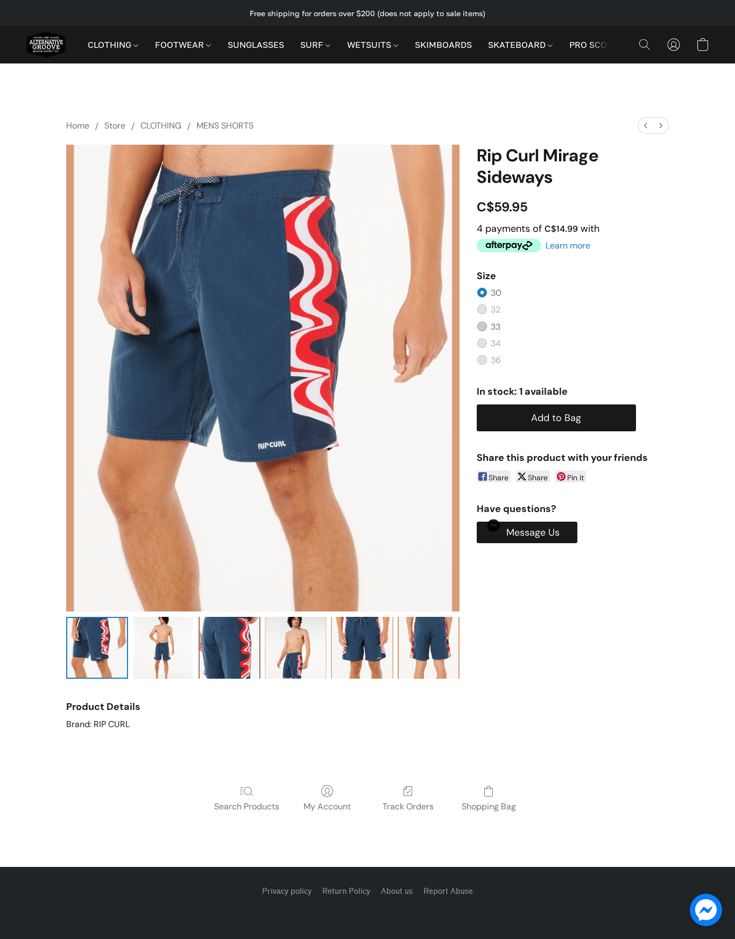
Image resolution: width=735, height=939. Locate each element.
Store (114, 125)
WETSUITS (370, 44)
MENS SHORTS (224, 125)
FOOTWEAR (180, 44)
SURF (313, 44)
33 (495, 326)
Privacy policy (287, 891)
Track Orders (408, 806)
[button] (46, 44)
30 (496, 292)
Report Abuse (448, 891)
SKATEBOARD (518, 44)
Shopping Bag (489, 806)
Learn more (568, 245)
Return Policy (346, 891)
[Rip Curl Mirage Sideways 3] (296, 648)
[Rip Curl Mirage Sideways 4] (362, 648)
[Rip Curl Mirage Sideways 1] (163, 648)
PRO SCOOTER (600, 44)
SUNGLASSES (256, 44)
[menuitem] (645, 125)
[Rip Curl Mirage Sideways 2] (229, 648)
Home (77, 125)
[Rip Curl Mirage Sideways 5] (429, 648)
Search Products (246, 806)
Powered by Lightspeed (367, 910)
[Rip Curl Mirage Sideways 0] (97, 648)
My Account (327, 806)
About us (397, 891)
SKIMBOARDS (443, 44)
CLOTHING (110, 44)
